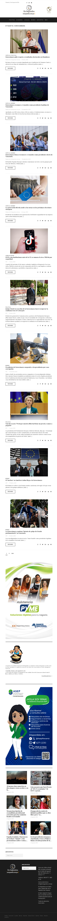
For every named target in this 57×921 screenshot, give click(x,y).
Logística (7, 917)
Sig (13, 553)
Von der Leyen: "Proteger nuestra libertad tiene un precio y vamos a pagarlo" (29, 424)
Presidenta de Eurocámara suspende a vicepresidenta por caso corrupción (27, 368)
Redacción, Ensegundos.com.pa (13, 59)
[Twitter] (29, 2)
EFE (6, 261)
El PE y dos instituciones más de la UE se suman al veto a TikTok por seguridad (29, 258)
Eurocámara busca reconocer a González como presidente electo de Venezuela (29, 155)
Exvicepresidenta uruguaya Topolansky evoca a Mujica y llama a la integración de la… (41, 839)
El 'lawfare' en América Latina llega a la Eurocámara (24, 480)
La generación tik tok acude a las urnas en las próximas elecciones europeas (29, 208)
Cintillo (8, 55)
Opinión (37, 915)
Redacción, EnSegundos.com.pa (13, 109)
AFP (6, 483)
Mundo (33, 19)
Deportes (40, 19)
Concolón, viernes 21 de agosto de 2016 (15, 671)
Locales (27, 19)
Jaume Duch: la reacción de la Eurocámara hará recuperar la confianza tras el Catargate (27, 309)
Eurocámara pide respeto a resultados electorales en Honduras (28, 57)
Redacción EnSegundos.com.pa (13, 212)
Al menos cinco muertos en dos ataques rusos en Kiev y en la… (17, 788)
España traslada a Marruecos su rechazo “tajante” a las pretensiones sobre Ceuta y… (17, 839)
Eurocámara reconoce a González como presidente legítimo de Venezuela (27, 106)
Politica (13, 55)
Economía (19, 19)
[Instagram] (31, 2)
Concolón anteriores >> (46, 676)
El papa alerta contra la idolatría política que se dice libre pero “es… (41, 813)
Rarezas (46, 915)
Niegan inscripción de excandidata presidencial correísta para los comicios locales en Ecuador (16, 814)
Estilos (41, 915)
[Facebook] (27, 2)
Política (12, 19)
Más (46, 19)
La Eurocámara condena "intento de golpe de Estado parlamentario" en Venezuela (24, 532)
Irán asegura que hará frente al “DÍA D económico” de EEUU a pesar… (41, 789)
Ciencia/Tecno (10, 255)
